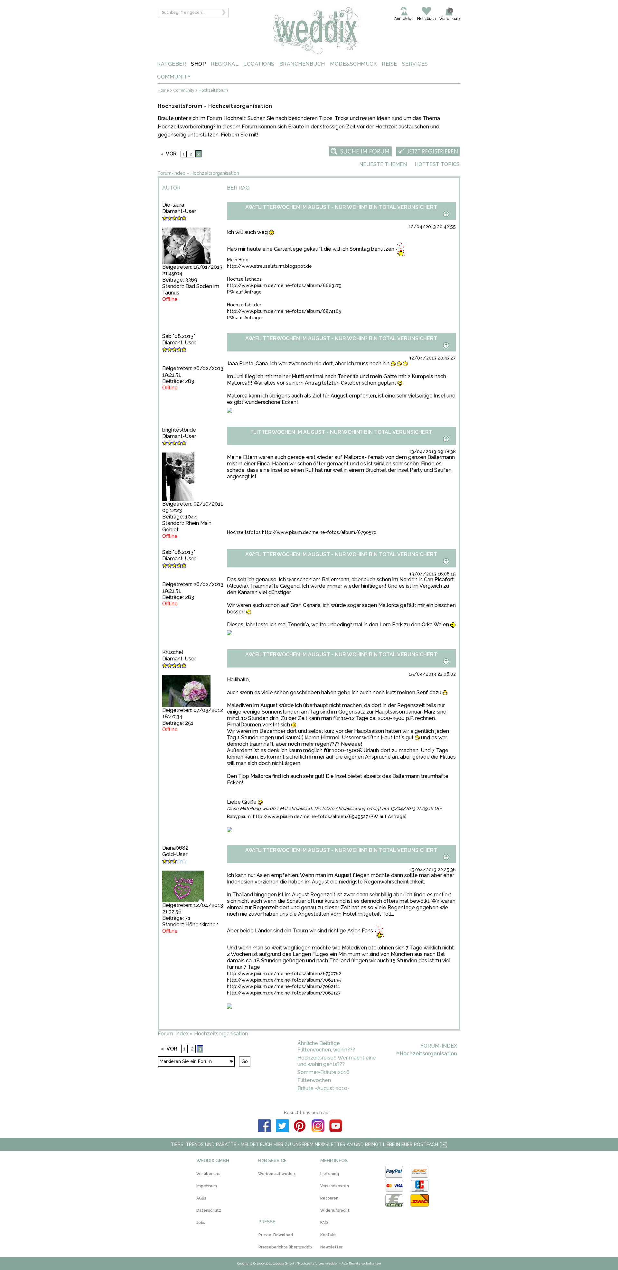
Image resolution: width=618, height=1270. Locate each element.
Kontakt (328, 1235)
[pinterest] (300, 1127)
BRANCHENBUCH (302, 64)
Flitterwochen (314, 1080)
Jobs (200, 1222)
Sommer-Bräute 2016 (323, 1072)
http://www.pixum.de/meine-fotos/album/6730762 (284, 973)
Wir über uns (208, 1174)
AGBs (201, 1198)
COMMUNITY (174, 77)
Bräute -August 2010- (323, 1088)
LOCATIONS (259, 64)
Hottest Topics (437, 164)
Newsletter (331, 1247)
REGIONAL (225, 64)
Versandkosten (334, 1186)
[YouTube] (336, 1127)
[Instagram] (318, 1127)
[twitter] (282, 1127)
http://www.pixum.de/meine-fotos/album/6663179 (284, 285)
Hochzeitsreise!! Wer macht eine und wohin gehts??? (336, 1061)
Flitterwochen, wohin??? (326, 1050)
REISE (389, 64)
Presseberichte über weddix (285, 1247)
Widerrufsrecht (335, 1210)
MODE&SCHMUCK (353, 64)
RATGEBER (171, 64)
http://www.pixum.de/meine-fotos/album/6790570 (319, 532)
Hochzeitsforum (213, 91)
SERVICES (415, 64)
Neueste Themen (383, 164)
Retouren (329, 1198)
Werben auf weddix (276, 1174)
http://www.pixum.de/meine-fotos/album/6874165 (284, 311)
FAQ (324, 1222)
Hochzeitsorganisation (215, 173)
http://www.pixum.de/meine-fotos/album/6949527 (310, 816)
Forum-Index (171, 173)
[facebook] (264, 1127)
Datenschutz (208, 1210)
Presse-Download (275, 1235)
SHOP (198, 64)
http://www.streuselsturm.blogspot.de (269, 266)
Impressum (206, 1186)
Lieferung (329, 1174)
